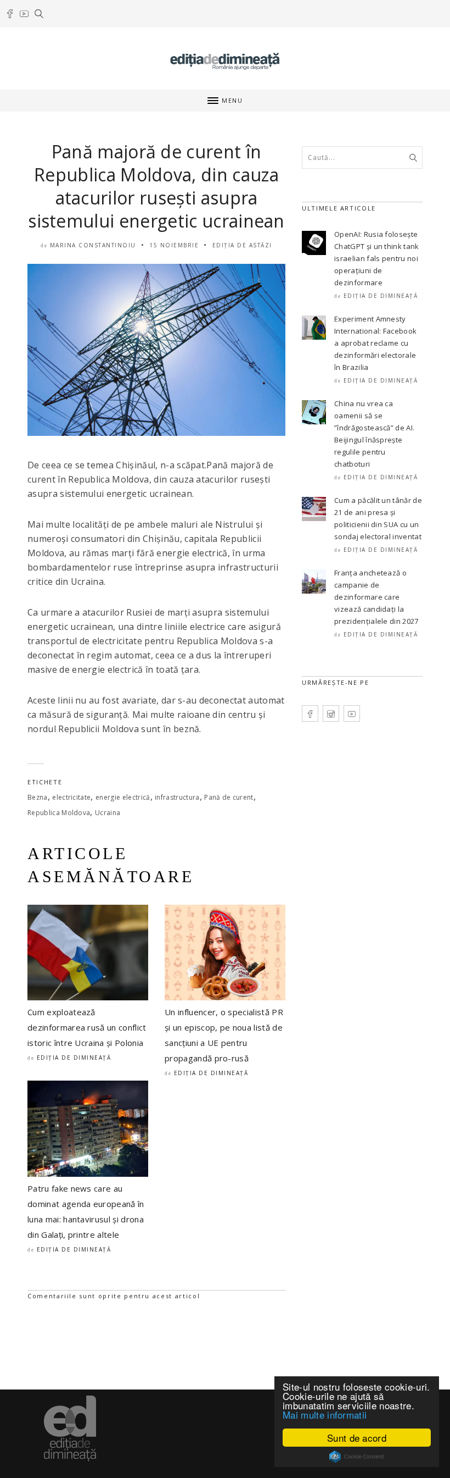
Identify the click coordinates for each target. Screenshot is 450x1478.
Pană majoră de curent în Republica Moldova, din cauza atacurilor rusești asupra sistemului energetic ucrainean (156, 186)
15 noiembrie (174, 245)
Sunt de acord (356, 1437)
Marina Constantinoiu (93, 245)
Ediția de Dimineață (74, 1057)
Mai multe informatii (325, 1414)
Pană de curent (228, 797)
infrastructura (177, 797)
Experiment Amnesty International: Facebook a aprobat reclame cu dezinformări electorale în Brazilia (375, 343)
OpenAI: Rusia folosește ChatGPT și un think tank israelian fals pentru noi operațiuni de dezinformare (376, 258)
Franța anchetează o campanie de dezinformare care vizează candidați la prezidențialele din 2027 (376, 597)
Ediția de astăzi (242, 245)
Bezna (37, 797)
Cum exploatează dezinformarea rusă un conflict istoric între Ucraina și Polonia (87, 1027)
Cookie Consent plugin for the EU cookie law (356, 1457)
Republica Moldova (58, 812)
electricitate (71, 797)
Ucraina (107, 812)
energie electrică (122, 797)
